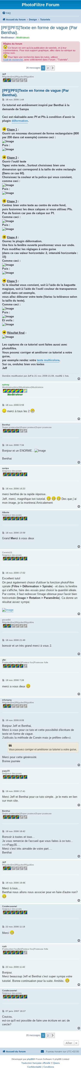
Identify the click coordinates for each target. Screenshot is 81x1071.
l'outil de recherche (13, 59)
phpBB (30, 1059)
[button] (53, 68)
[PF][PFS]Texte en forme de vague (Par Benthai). (39, 30)
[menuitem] (6, 13)
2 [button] (48, 68)
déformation (20, 120)
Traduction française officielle (35, 1063)
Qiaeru (56, 1063)
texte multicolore (48, 360)
